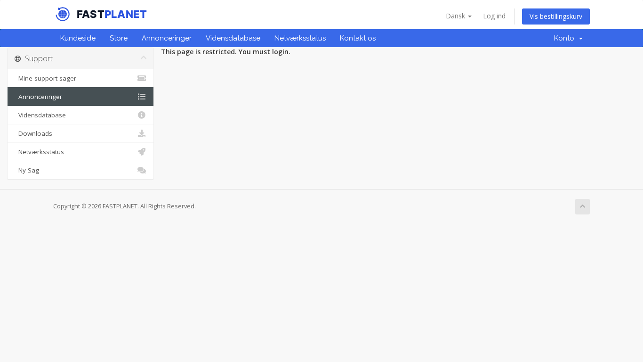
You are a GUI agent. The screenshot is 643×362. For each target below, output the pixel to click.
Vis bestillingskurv (556, 16)
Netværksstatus (300, 38)
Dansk (456, 15)
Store (119, 38)
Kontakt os (358, 38)
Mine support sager (45, 78)
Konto (566, 38)
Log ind (494, 15)
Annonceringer (167, 38)
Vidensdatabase (233, 38)
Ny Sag (27, 170)
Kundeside (78, 38)
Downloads (33, 133)
